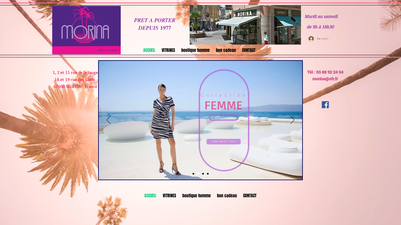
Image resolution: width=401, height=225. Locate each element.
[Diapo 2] (198, 174)
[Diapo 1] (193, 174)
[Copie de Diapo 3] (208, 174)
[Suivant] (292, 120)
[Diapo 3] (203, 174)
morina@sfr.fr (325, 78)
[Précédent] (109, 120)
